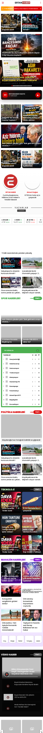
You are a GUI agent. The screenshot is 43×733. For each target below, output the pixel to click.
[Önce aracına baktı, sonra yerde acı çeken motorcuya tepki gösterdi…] (11, 282)
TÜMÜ (21, 211)
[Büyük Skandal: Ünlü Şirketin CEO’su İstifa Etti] (8, 700)
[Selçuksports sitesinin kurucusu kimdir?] (11, 263)
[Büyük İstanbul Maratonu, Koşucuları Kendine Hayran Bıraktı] (8, 690)
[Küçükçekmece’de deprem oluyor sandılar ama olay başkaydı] (32, 282)
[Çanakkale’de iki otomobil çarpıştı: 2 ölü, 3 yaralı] (32, 263)
